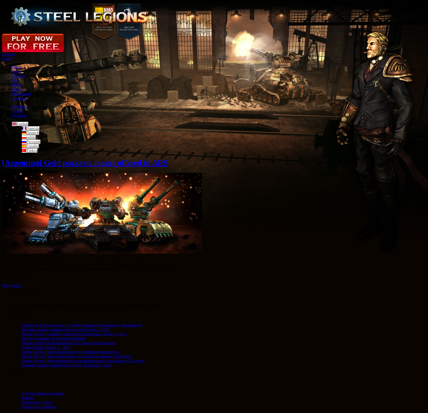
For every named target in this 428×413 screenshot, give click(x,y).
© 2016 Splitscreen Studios (43, 393)
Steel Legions (79, 17)
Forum (17, 89)
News (16, 71)
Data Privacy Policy (37, 402)
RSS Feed (20, 107)
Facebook (19, 115)
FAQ (16, 80)
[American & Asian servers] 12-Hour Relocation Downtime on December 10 (82, 325)
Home (17, 67)
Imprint (27, 398)
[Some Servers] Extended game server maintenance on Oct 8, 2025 (74, 334)
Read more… (12, 285)
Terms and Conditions (39, 407)
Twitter (17, 111)
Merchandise (22, 94)
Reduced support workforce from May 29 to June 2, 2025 (67, 365)
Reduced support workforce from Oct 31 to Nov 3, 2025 (66, 329)
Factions (18, 76)
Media (17, 85)
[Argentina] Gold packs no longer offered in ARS (85, 162)
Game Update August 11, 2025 (46, 347)
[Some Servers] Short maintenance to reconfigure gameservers (70, 352)
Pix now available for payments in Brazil (53, 338)
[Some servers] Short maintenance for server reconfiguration (69, 343)
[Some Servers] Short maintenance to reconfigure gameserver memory (76, 356)
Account (20, 98)
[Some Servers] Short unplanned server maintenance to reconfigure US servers (83, 361)
